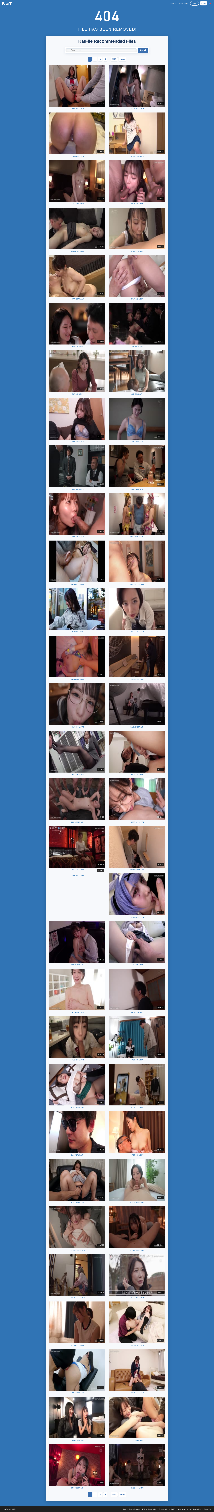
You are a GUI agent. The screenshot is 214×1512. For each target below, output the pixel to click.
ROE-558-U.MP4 (78, 1012)
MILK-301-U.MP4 (78, 156)
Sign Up (203, 3)
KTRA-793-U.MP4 (137, 251)
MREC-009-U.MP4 (137, 1298)
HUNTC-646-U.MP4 (137, 537)
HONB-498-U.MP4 (77, 584)
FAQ (143, 1509)
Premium (173, 3)
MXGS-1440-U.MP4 (137, 1250)
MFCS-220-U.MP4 (137, 109)
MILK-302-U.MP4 (78, 109)
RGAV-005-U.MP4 (137, 965)
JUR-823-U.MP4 (137, 394)
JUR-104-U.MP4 (77, 489)
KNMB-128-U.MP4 (77, 251)
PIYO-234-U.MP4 (78, 1060)
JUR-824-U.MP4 (77, 346)
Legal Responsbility (195, 1509)
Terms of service (134, 1509)
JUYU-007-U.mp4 (77, 299)
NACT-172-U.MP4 (77, 1155)
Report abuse (182, 1509)
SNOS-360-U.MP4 (77, 1488)
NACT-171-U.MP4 (137, 1107)
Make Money (183, 3)
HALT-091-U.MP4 (78, 774)
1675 (114, 59)
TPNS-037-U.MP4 (77, 1393)
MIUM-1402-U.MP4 (78, 870)
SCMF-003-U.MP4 (137, 917)
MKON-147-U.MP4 (137, 1345)
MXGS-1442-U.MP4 (137, 1202)
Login (195, 3)
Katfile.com (7, 1509)
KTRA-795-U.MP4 (137, 156)
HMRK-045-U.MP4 (77, 632)
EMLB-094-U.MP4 (77, 822)
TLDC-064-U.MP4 (77, 1440)
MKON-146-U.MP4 (137, 1393)
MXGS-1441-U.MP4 (78, 1298)
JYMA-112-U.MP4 (137, 299)
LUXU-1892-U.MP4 (77, 204)
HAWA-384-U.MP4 (137, 679)
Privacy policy (163, 1509)
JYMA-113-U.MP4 (137, 204)
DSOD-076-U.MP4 (137, 822)
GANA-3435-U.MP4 (137, 727)
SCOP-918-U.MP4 (77, 965)
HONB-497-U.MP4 (77, 679)
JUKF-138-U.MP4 (77, 442)
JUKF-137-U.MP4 (77, 537)
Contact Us (207, 1509)
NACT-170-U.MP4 (77, 1202)
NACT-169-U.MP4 (137, 1155)
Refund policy (152, 1509)
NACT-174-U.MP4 (77, 1107)
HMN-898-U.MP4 (78, 727)
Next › (122, 59)
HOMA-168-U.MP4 (137, 632)
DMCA (173, 1509)
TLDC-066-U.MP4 (137, 1440)
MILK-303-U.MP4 (78, 875)
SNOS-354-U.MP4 (137, 1488)
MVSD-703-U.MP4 (77, 1345)
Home (124, 1509)
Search (143, 50)
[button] (211, 3)
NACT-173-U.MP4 (137, 1060)
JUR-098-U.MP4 (137, 442)
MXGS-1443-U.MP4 (78, 1250)
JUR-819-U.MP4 (77, 394)
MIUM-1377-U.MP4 (137, 870)
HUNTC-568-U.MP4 (137, 584)
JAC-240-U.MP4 (137, 489)
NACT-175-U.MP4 (137, 1012)
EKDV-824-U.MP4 (137, 774)
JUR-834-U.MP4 (137, 346)
